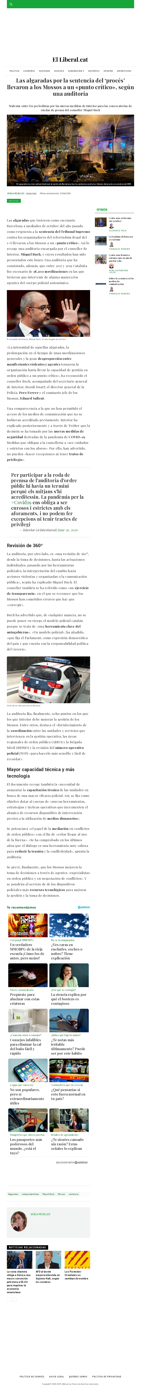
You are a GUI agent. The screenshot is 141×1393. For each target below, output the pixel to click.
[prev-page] (9, 1299)
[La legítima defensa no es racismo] (101, 241)
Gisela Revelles (16, 193)
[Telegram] (49, 208)
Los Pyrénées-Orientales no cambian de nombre (76, 1275)
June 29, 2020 (68, 530)
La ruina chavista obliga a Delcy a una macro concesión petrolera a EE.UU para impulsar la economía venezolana (18, 1282)
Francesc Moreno (119, 249)
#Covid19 (21, 502)
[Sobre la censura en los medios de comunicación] (101, 282)
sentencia (74, 1194)
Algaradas (13, 1194)
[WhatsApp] (26, 208)
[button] (11, 4)
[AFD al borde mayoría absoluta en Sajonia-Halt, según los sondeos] (48, 1260)
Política (14, 201)
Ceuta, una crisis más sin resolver (120, 219)
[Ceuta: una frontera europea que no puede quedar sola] (101, 259)
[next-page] (14, 1299)
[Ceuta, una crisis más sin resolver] (101, 222)
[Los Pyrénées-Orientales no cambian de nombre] (77, 1260)
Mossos (61, 1194)
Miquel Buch (49, 1194)
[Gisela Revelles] (19, 1222)
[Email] (42, 208)
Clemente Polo (118, 230)
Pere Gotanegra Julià (118, 271)
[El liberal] (70, 59)
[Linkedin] (34, 208)
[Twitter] (132, 2)
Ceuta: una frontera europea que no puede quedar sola (120, 258)
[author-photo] (112, 226)
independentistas (30, 1194)
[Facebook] (127, 2)
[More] (58, 208)
